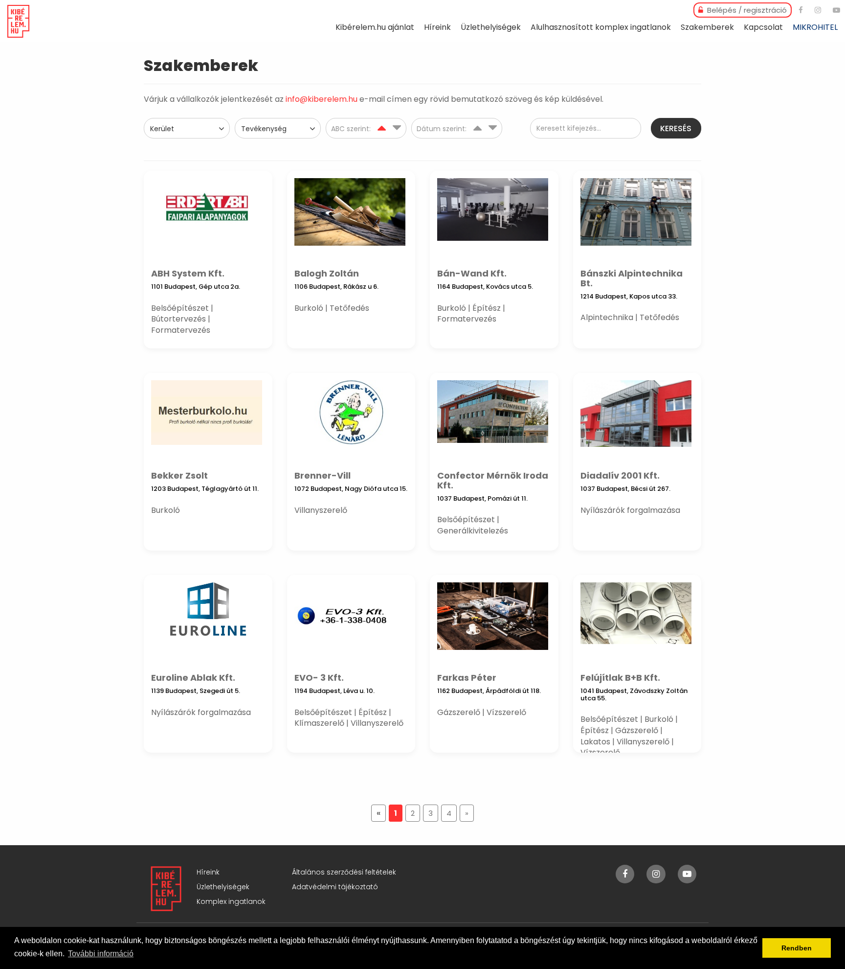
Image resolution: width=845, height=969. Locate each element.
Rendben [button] (796, 948)
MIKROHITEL (815, 27)
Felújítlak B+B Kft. (620, 677)
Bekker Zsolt (179, 475)
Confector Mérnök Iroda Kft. (492, 480)
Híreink (437, 27)
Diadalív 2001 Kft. (620, 475)
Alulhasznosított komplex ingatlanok (601, 27)
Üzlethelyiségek (491, 27)
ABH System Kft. (187, 273)
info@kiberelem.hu (321, 99)
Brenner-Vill (322, 475)
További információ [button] (100, 953)
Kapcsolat (763, 27)
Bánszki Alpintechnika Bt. (631, 278)
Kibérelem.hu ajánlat (374, 27)
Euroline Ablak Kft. (193, 677)
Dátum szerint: (442, 129)
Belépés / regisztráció (746, 10)
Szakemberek (707, 27)
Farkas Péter (466, 677)
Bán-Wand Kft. (472, 273)
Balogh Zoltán (326, 273)
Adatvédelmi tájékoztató (335, 887)
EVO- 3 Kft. (319, 677)
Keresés (675, 128)
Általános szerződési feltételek (344, 872)
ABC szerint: (352, 129)
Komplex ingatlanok (231, 901)
